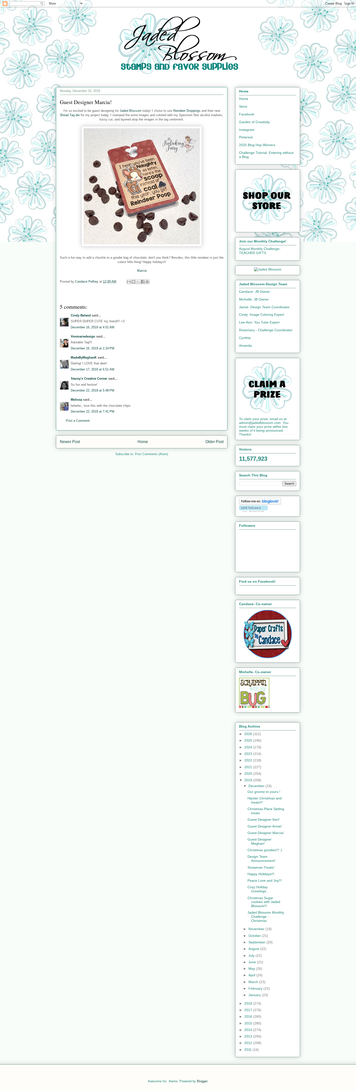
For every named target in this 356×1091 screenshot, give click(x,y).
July (251, 955)
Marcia (142, 270)
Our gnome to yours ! (264, 792)
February (255, 988)
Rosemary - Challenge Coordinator (266, 330)
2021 (248, 767)
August (254, 949)
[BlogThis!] (133, 281)
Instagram (247, 130)
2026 (248, 734)
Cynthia (245, 338)
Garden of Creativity (254, 122)
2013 (248, 1036)
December (256, 786)
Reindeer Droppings (187, 111)
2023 (248, 754)
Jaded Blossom (130, 111)
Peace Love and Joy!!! (265, 880)
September (257, 942)
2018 (248, 1003)
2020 (248, 773)
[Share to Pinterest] (147, 281)
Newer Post (70, 442)
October (255, 936)
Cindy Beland (81, 315)
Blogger (202, 1081)
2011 (248, 1050)
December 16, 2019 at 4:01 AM (92, 327)
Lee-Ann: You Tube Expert (259, 322)
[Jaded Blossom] (267, 269)
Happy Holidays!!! (261, 874)
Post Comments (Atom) (151, 454)
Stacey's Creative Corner (89, 378)
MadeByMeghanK (84, 357)
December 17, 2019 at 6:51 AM (92, 369)
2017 (248, 1010)
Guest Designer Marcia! (266, 833)
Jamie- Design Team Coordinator (264, 307)
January (255, 995)
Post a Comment (78, 420)
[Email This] (128, 281)
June (252, 962)
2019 (248, 780)
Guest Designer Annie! (265, 826)
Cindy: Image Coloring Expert (261, 314)
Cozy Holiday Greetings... (258, 889)
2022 (248, 760)
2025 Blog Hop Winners (257, 145)
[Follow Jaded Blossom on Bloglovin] (260, 503)
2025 (248, 740)
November (256, 929)
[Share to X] (138, 281)
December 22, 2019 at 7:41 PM (92, 411)
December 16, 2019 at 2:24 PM (92, 348)
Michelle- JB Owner (254, 299)
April (252, 975)
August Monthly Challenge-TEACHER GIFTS (259, 251)
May (252, 969)
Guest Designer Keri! (263, 819)
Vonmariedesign (83, 336)
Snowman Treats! (261, 867)
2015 (248, 1023)
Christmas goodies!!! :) (265, 850)
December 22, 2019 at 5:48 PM (92, 390)
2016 (248, 1016)
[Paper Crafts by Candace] (267, 657)
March (253, 982)
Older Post (214, 442)
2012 (248, 1043)
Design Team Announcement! (261, 859)
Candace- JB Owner (254, 291)
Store (243, 106)
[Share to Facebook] (142, 281)
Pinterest (246, 137)
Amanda (245, 345)
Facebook (246, 114)
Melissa (76, 399)
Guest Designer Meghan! (259, 841)
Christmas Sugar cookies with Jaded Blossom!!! (264, 902)
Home (143, 442)
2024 (248, 747)
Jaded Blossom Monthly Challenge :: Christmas (266, 916)
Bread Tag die (70, 115)
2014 (248, 1030)
